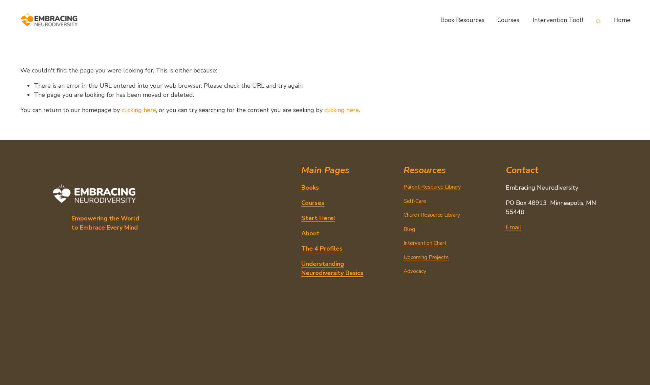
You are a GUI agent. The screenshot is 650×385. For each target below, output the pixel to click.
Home (621, 20)
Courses (508, 20)
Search (598, 20)
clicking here (139, 110)
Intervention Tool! (558, 20)
